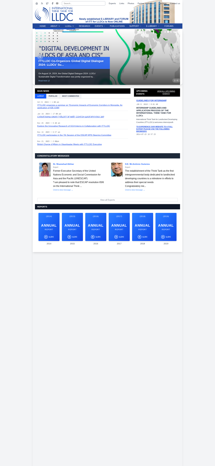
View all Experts (107, 200)
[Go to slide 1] (165, 32)
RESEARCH (84, 26)
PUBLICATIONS (117, 26)
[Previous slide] (40, 57)
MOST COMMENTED (70, 96)
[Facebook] (52, 3)
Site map (162, 3)
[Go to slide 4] (174, 32)
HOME (43, 26)
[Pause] (39, 33)
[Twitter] (47, 3)
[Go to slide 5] (177, 32)
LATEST (40, 96)
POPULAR (53, 96)
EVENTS (99, 26)
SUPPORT (134, 26)
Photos (131, 3)
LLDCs (68, 26)
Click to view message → (63, 190)
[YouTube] (57, 3)
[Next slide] (175, 57)
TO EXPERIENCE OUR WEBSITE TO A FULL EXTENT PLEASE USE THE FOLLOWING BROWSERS (154, 129)
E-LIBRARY (151, 26)
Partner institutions (146, 3)
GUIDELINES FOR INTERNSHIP (151, 100)
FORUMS (168, 26)
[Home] (36, 3)
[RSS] (42, 3)
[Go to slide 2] (168, 32)
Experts (112, 3)
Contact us (175, 3)
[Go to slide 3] (171, 32)
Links (121, 3)
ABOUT (53, 26)
